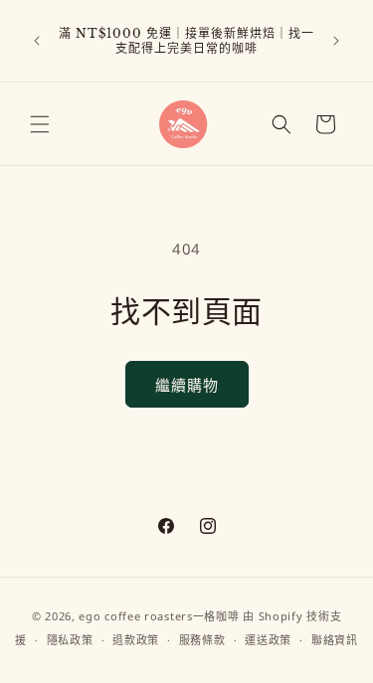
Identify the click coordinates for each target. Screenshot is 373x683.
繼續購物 (187, 385)
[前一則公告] (37, 41)
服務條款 (202, 639)
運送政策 (268, 639)
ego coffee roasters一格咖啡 (159, 615)
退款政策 (135, 639)
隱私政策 (70, 639)
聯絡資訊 (334, 639)
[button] (40, 124)
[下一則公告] (336, 41)
